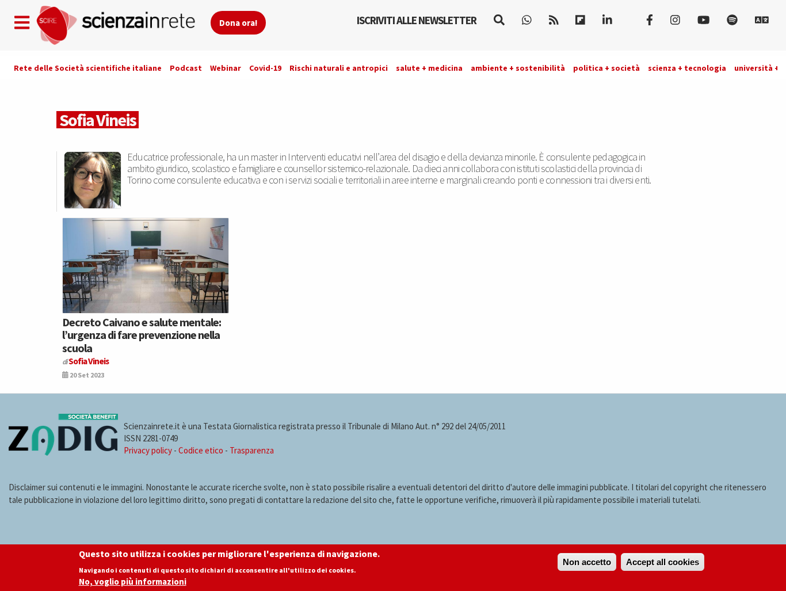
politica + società (606, 68)
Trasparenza (252, 450)
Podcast (186, 68)
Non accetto (587, 562)
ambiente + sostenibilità (518, 68)
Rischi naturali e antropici (338, 68)
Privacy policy (148, 450)
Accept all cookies (662, 562)
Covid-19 (265, 68)
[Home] (123, 25)
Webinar (225, 68)
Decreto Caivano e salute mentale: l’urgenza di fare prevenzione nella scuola (141, 335)
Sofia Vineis (88, 361)
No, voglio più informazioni (132, 581)
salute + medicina (429, 68)
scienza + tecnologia (687, 68)
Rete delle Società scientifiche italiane (88, 68)
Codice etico (200, 450)
